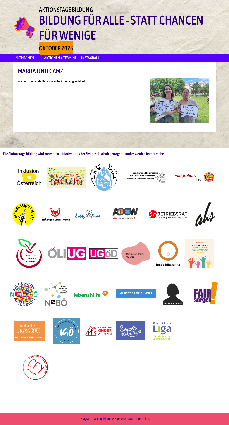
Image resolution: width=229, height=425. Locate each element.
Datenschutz (142, 419)
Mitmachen (25, 57)
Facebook (99, 419)
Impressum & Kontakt (119, 419)
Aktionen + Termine (60, 57)
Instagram (90, 57)
